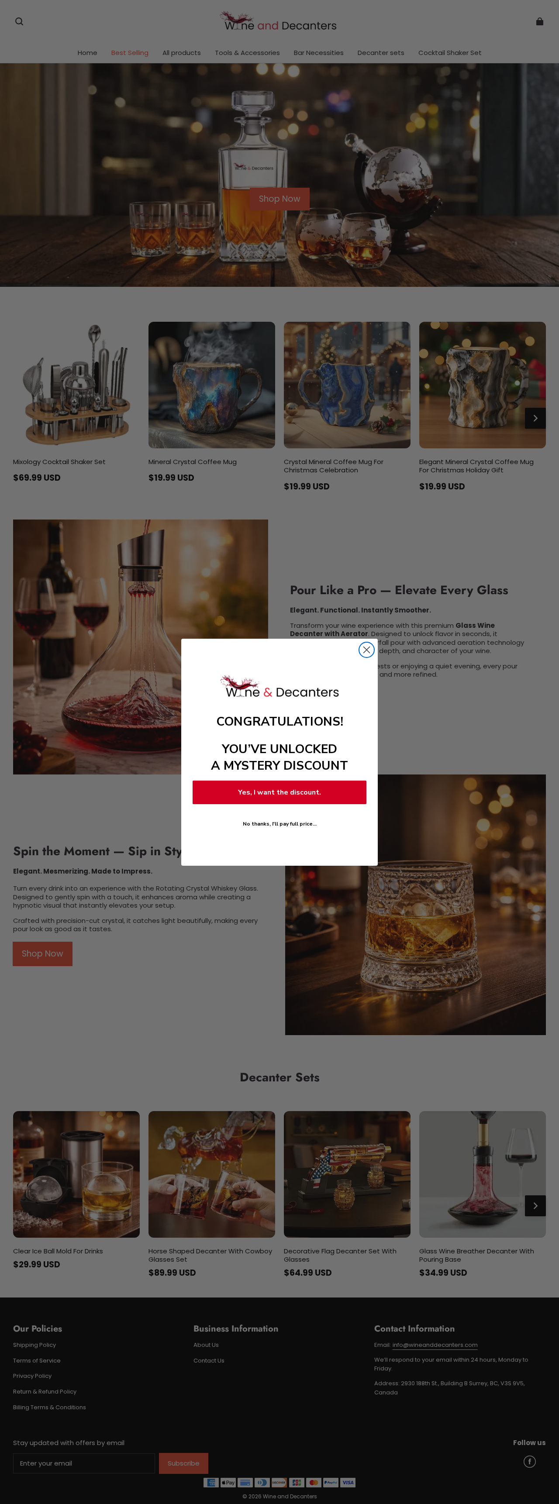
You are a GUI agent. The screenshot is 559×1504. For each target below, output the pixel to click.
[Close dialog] (366, 649)
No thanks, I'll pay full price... (280, 823)
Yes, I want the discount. (279, 792)
